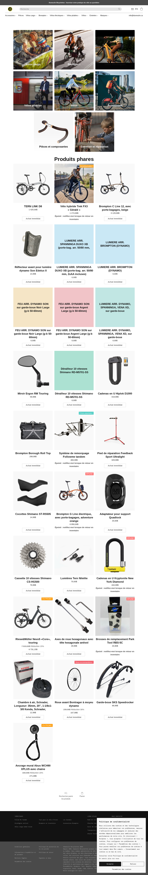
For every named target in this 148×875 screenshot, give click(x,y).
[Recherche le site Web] (119, 8)
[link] (121, 868)
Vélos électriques (57, 15)
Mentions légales (21, 858)
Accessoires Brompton (70, 823)
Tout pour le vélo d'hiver (48, 820)
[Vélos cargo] (33, 45)
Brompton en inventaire (47, 823)
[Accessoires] (115, 86)
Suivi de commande (93, 827)
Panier (82, 796)
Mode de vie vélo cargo (95, 820)
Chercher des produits (95, 823)
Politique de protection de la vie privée (49, 848)
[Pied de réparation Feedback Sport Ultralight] (115, 430)
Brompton (43, 15)
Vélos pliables (72, 15)
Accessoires (10, 15)
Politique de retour (46, 852)
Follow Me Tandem (21, 820)
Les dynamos (67, 820)
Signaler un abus (45, 858)
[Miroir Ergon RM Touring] (33, 370)
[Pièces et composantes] (53, 127)
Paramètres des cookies (23, 861)
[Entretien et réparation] (94, 127)
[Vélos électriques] (115, 45)
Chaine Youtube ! (93, 834)
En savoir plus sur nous (109, 858)
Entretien (93, 15)
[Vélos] (74, 86)
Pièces (21, 15)
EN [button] (136, 9)
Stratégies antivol (21, 823)
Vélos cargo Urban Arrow (23, 827)
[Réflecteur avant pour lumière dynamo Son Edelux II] (33, 244)
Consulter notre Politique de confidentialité (118, 856)
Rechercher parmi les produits (66, 797)
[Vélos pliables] (33, 86)
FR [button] (132, 9)
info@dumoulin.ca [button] (136, 15)
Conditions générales (22, 847)
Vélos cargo (30, 15)
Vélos (83, 15)
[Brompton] (74, 45)
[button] (10, 9)
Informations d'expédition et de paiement (25, 853)
